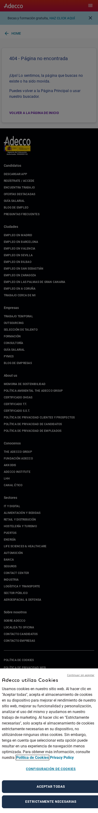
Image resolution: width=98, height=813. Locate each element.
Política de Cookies (32, 757)
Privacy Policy (62, 757)
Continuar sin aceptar (80, 675)
